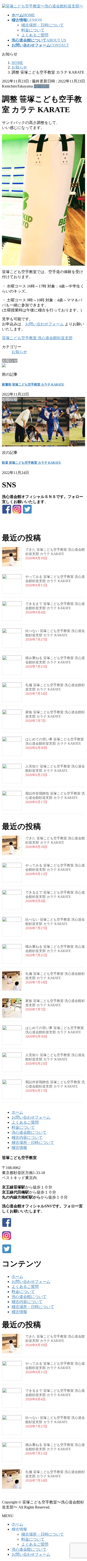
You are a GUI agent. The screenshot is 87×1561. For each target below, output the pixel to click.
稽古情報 (19, 1148)
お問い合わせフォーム (44, 324)
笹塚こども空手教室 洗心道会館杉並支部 (37, 338)
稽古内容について (27, 1137)
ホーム (17, 1112)
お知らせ (41, 86)
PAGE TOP (80, 1509)
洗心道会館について (29, 1132)
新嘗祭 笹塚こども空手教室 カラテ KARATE (33, 384)
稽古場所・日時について (42, 25)
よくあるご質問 (34, 35)
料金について (32, 30)
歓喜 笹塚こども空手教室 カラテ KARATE (31, 462)
